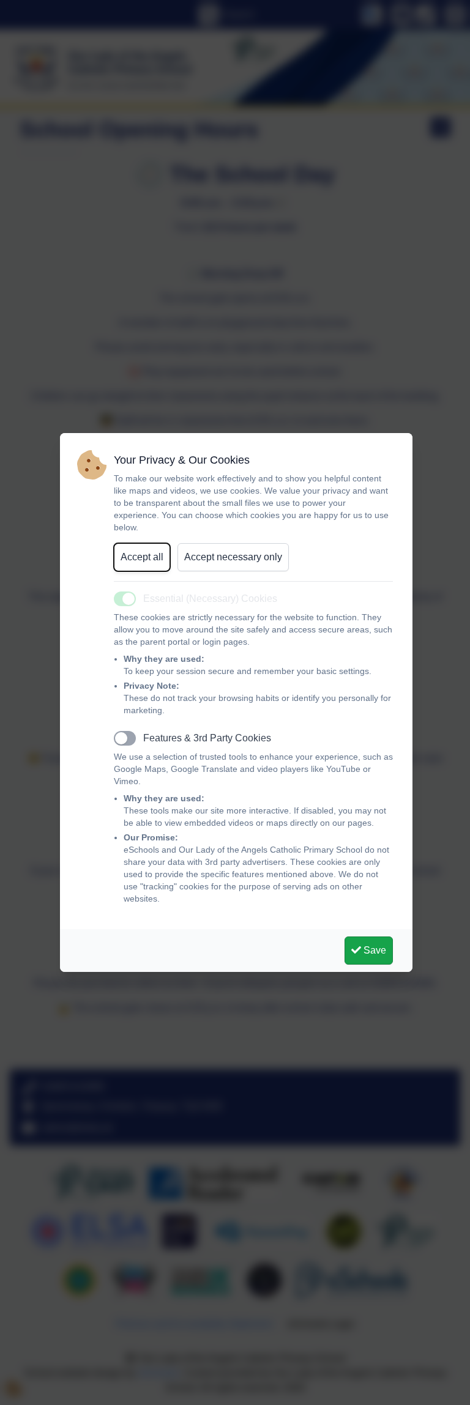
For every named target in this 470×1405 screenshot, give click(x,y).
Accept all (142, 557)
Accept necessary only (233, 557)
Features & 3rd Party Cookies (207, 738)
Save (373, 950)
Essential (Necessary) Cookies (210, 598)
